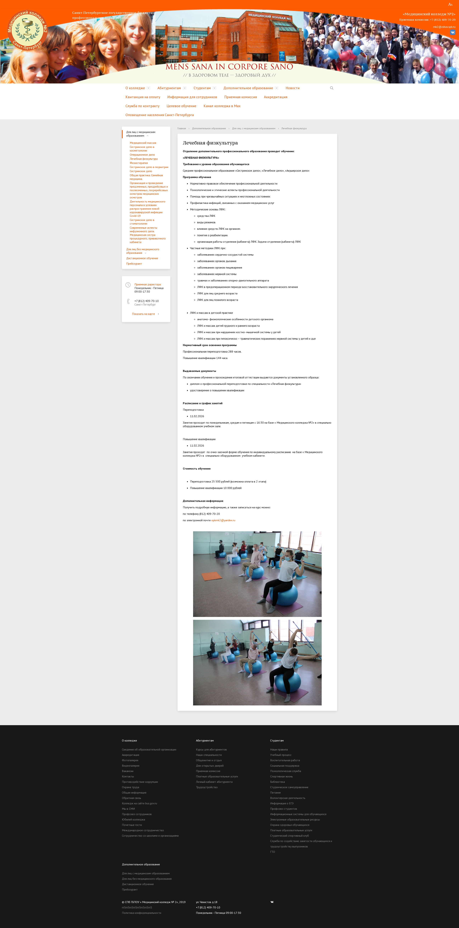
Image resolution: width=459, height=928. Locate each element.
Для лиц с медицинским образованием (140, 133)
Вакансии (127, 771)
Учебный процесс (281, 755)
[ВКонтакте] (273, 902)
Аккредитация (275, 97)
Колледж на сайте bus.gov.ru (139, 803)
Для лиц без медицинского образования (142, 251)
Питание (275, 792)
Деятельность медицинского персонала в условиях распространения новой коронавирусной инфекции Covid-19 (147, 209)
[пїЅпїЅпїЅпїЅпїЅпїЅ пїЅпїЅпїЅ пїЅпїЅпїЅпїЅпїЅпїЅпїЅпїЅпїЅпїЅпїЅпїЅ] (450, 4)
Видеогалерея (130, 765)
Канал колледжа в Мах (222, 106)
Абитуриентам (169, 88)
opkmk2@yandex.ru (223, 520)
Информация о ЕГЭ (282, 803)
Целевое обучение (181, 106)
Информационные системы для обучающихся (298, 814)
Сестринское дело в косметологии (142, 148)
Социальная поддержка (284, 765)
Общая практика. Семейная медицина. (146, 177)
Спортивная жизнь (281, 776)
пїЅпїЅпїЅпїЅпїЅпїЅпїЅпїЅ (137, 907)
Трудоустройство (207, 787)
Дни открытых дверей (210, 765)
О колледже (135, 88)
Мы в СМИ (128, 808)
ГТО (272, 852)
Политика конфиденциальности (141, 913)
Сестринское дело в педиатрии (149, 167)
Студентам (202, 88)
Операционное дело (142, 154)
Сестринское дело (141, 171)
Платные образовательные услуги (217, 776)
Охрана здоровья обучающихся (289, 825)
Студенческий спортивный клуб (289, 835)
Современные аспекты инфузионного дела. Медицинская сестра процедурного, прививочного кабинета (148, 235)
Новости (293, 88)
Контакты (128, 776)
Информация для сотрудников (192, 97)
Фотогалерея (130, 760)
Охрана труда (130, 787)
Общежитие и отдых (209, 760)
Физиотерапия (139, 163)
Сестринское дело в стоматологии (142, 221)
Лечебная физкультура (144, 158)
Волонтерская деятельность (287, 798)
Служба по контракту (142, 106)
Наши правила (279, 749)
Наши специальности (209, 755)
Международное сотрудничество (143, 830)
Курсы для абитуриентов (211, 749)
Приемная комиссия (240, 97)
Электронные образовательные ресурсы (295, 819)
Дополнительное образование (248, 88)
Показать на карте (143, 314)
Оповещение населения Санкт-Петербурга (160, 115)
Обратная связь (131, 798)
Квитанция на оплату (143, 97)
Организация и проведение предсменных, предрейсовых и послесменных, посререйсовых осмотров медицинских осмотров (149, 190)
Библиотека (277, 782)
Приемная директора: (147, 284)
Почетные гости (132, 825)
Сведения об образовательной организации (149, 749)
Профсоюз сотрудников (137, 814)
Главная (182, 128)
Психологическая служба (285, 771)
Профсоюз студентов (283, 808)
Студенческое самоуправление (289, 787)
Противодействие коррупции (140, 782)
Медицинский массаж (143, 142)
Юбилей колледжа (133, 819)
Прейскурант (134, 263)
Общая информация (134, 792)
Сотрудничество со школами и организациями (150, 835)
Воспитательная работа (285, 760)
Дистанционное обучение (142, 258)
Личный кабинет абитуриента (214, 782)
